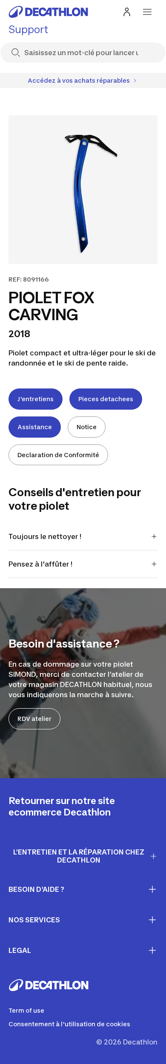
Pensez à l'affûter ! (40, 564)
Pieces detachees (105, 398)
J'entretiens (35, 398)
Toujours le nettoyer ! (45, 536)
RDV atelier (34, 718)
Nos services (34, 920)
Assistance (34, 426)
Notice (87, 426)
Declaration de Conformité (58, 454)
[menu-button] (147, 12)
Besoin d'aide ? (36, 889)
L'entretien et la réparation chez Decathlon (78, 856)
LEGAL (20, 950)
